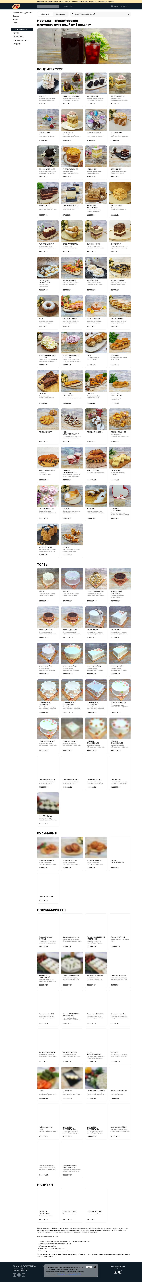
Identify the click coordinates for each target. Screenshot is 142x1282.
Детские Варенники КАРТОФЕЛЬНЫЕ (70, 1166)
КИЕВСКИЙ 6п (116, 630)
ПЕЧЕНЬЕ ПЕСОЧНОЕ (118, 432)
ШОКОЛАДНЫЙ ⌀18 (46, 630)
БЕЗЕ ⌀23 (66, 591)
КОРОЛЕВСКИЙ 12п (94, 666)
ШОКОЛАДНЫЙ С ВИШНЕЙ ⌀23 (116, 592)
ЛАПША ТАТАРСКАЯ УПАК (117, 861)
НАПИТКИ (17, 44)
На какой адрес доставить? (84, 14)
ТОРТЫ (16, 33)
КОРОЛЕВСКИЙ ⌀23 (70, 666)
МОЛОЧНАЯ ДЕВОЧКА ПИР (116, 510)
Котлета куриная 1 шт (118, 1014)
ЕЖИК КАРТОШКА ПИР (71, 96)
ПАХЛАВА (90, 394)
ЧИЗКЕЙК (66, 509)
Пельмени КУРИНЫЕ (118, 937)
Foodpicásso (20, 1270)
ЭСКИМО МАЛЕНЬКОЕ (47, 169)
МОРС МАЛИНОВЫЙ (94, 1212)
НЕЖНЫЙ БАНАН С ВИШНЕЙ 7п (93, 704)
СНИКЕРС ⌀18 (116, 780)
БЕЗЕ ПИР (42, 96)
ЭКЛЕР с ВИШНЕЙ (69, 280)
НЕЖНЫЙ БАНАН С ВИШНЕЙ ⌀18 (45, 704)
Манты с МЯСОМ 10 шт (119, 1127)
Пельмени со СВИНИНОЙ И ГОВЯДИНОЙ (96, 938)
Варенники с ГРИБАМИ (95, 975)
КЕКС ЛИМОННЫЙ (93, 319)
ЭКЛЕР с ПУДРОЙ (117, 319)
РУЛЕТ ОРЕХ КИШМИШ (47, 470)
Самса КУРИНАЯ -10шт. (71, 975)
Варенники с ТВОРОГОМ (95, 1014)
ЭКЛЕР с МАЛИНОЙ (70, 319)
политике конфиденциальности (69, 1274)
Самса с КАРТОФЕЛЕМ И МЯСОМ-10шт (71, 1015)
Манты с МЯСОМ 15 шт (47, 1165)
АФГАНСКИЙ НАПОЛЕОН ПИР (92, 206)
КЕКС (41, 319)
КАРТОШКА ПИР (93, 96)
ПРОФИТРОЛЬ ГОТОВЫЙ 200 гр (45, 281)
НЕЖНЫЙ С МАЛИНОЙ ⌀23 (117, 742)
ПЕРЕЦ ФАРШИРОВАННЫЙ (94, 1053)
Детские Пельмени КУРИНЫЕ (45, 938)
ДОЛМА (42, 1091)
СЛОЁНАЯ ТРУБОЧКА (70, 244)
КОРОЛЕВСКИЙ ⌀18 (46, 666)
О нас (15, 23)
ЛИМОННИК (115, 355)
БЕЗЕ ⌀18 (42, 591)
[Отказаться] (95, 1267)
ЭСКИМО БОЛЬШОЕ (94, 133)
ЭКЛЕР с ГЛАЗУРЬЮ (118, 280)
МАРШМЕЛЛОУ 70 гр (46, 509)
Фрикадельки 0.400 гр (119, 1091)
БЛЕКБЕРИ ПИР (116, 169)
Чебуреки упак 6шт (46, 1127)
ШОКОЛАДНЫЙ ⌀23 (70, 630)
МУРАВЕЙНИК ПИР (45, 547)
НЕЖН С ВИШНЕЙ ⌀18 (118, 703)
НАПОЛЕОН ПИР (116, 206)
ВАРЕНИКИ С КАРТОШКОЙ (44, 976)
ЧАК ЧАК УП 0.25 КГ (46, 897)
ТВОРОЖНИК (116, 470)
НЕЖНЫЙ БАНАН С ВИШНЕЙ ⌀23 (69, 704)
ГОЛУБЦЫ (114, 1052)
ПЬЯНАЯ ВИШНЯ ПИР (46, 244)
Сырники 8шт (67, 1091)
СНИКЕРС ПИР (116, 244)
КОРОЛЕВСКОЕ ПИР (118, 96)
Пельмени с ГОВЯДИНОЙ (96, 1091)
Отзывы (16, 16)
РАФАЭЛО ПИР (92, 280)
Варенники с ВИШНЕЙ (46, 1014)
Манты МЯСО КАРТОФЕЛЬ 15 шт (93, 1128)
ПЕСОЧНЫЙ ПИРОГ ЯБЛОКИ (116, 395)
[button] (40, 46)
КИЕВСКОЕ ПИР (68, 133)
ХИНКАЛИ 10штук (45, 816)
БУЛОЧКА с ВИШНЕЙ (46, 860)
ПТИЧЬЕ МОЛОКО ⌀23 (47, 780)
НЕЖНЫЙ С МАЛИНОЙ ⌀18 (93, 742)
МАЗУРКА (42, 394)
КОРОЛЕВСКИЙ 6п (117, 666)
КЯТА (89, 355)
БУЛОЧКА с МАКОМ (70, 860)
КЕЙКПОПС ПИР (44, 133)
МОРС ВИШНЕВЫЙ (69, 1212)
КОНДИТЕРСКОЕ (20, 29)
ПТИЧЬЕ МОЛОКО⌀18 (70, 780)
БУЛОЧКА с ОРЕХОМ (94, 860)
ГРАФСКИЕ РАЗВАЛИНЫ (95, 591)
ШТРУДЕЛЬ (91, 509)
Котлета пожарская (70, 1052)
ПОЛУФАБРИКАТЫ (20, 40)
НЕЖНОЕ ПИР (92, 169)
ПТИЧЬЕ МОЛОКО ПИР (71, 206)
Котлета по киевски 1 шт (47, 1052)
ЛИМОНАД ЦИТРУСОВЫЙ (44, 1213)
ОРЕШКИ (66, 547)
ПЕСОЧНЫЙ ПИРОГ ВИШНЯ (68, 395)
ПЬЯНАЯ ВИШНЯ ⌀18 (94, 780)
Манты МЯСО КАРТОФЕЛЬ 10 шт (69, 1128)
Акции (15, 19)
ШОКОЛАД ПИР (44, 206)
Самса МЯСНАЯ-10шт (118, 975)
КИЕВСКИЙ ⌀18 (92, 630)
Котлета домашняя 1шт (71, 937)
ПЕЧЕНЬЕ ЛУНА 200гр (95, 432)
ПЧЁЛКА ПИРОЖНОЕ (70, 169)
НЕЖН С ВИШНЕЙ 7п (70, 741)
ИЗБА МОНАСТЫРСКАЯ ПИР (71, 433)
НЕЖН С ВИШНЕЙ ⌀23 (46, 741)
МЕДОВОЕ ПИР (116, 133)
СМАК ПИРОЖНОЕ (93, 244)
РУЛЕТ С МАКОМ (93, 470)
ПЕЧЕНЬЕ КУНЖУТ (45, 432)
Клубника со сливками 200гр (70, 471)
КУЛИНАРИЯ (18, 37)
